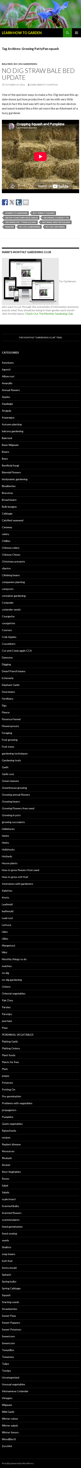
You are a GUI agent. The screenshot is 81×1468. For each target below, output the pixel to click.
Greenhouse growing (14, 787)
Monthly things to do (14, 959)
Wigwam (7, 1404)
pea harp (7, 1020)
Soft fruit (7, 1260)
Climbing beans (11, 575)
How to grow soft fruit (15, 876)
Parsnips (7, 1014)
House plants (10, 863)
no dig (5, 972)
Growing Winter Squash (56, 222)
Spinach (6, 1274)
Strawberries (9, 1308)
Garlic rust (8, 774)
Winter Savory (10, 1432)
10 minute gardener (16, 213)
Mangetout (8, 945)
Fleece (6, 712)
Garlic (5, 767)
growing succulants (13, 822)
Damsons (7, 657)
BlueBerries (9, 486)
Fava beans (8, 691)
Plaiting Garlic (10, 1041)
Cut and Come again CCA (17, 650)
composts (8, 588)
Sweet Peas (9, 1315)
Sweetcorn (8, 1336)
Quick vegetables (12, 1123)
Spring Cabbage (11, 1288)
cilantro (6, 568)
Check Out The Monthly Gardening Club (49, 313)
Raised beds (9, 1130)
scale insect (9, 1199)
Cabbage (7, 513)
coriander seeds (11, 609)
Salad (5, 1185)
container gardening (14, 595)
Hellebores (8, 828)
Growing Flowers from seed (18, 808)
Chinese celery (10, 547)
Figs (4, 705)
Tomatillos (8, 1350)
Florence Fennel (11, 719)
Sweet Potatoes (11, 1329)
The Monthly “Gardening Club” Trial (40, 337)
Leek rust (7, 918)
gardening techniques (15, 753)
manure (9, 227)
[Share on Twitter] (12, 202)
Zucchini (7, 1446)
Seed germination (12, 1226)
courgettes (8, 623)
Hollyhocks (8, 849)
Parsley (6, 1007)
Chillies (6, 540)
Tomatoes (8, 1356)
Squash (6, 1295)
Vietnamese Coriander (15, 1391)
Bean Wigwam (10, 444)
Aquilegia (7, 403)
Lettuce (6, 924)
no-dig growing (55, 227)
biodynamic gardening (15, 479)
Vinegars (7, 1398)
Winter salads (10, 1425)
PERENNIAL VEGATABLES (18, 1034)
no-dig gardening (25, 63)
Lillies (5, 938)
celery (5, 534)
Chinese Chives (11, 554)
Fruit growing (10, 739)
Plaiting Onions (11, 1048)
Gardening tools (11, 760)
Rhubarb (7, 1158)
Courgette (8, 616)
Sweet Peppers (11, 1322)
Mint (4, 952)
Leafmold (7, 904)
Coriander (8, 602)
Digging (6, 664)
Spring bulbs (9, 1281)
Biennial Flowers (11, 472)
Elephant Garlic (11, 684)
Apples (6, 396)
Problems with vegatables (17, 1103)
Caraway (7, 527)
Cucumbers (8, 643)
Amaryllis (7, 383)
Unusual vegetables (13, 1384)
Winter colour (10, 1418)
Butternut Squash (44, 213)
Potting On (8, 1089)
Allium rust (8, 376)
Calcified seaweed (12, 520)
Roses (5, 1178)
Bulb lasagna (9, 506)
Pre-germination (11, 1096)
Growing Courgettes (56, 217)
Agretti (6, 369)
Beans (5, 451)
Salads (5, 1192)
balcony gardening (12, 431)
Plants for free (10, 1062)
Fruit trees (8, 746)
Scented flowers (11, 1212)
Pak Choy (7, 1000)
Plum (5, 1068)
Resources (8, 1151)
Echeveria (7, 678)
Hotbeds (7, 856)
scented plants (11, 1219)
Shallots (6, 1247)
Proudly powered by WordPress (18, 1463)
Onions (6, 986)
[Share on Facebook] (5, 202)
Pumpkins (7, 1116)
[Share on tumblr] (19, 202)
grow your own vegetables (21, 217)
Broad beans (9, 499)
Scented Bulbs (10, 1206)
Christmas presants (13, 561)
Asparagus (8, 417)
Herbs (5, 835)
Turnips (6, 1370)
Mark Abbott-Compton (44, 84)
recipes (6, 1137)
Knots (5, 897)
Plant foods (8, 1055)
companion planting (13, 582)
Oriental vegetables (13, 993)
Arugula (6, 410)
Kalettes (7, 890)
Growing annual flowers (16, 794)
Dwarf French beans (13, 671)
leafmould (7, 911)
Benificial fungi (10, 465)
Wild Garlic (8, 1411)
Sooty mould (9, 1267)
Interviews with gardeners (17, 883)
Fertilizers (7, 698)
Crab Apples (9, 636)
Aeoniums (8, 362)
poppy (5, 1075)
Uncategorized (10, 1377)
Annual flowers (11, 390)
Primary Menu (76, 32)
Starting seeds (10, 1302)
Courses (7, 630)
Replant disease (11, 1144)
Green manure (10, 780)
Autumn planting (12, 424)
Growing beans (11, 801)
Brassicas (7, 492)
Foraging (7, 732)
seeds (5, 1240)
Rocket (6, 1164)
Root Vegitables (11, 1171)
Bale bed (7, 63)
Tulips (5, 1363)
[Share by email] (26, 202)
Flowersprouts (10, 726)
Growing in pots (11, 815)
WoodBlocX (9, 1439)
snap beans (8, 1254)
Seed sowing (9, 1233)
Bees (5, 458)
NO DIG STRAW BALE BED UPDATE (38, 74)
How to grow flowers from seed (20, 870)
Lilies (5, 931)
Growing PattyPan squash (20, 222)
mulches (7, 966)
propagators (9, 1110)
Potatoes (7, 1082)
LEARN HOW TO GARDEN (22, 33)
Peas (5, 1027)
